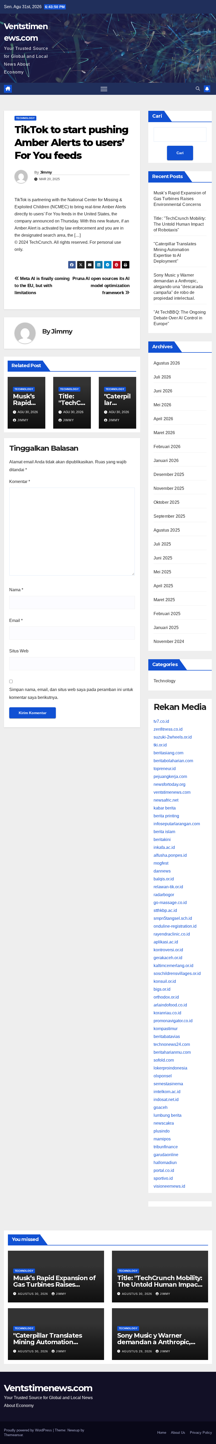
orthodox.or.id (166, 997)
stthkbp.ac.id (165, 910)
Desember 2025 (169, 474)
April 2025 (163, 586)
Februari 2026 (167, 446)
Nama (16, 590)
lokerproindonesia (170, 1068)
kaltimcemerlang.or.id (173, 965)
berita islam (164, 831)
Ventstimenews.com (48, 1388)
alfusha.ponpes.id (170, 855)
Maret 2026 (164, 432)
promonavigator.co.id (173, 1021)
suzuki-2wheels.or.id (173, 737)
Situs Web (18, 651)
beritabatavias (167, 1036)
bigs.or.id (162, 989)
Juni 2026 (163, 391)
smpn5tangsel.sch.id (173, 918)
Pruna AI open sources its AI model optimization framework (100, 285)
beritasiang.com (168, 753)
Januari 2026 (166, 460)
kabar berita (165, 808)
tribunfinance (166, 1147)
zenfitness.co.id (168, 729)
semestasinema (168, 1084)
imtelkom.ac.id (167, 1091)
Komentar (19, 481)
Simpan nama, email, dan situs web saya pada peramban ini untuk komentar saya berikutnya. (71, 693)
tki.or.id (160, 745)
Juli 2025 (162, 544)
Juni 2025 (163, 558)
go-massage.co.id (170, 902)
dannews (162, 871)
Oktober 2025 (166, 502)
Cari (157, 116)
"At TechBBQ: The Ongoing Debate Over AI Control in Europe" (180, 318)
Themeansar (13, 1435)
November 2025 (169, 488)
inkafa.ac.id (164, 847)
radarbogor (164, 894)
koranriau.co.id (167, 1013)
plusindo (162, 1131)
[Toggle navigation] (103, 89)
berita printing (166, 816)
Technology (25, 118)
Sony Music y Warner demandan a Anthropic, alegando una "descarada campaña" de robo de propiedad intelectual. (178, 286)
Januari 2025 (166, 627)
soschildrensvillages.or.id (177, 973)
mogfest (161, 863)
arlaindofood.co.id (170, 1005)
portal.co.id (164, 1170)
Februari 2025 (167, 613)
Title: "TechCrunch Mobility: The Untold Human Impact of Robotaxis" (180, 224)
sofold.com (164, 1060)
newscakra (164, 1123)
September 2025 (169, 516)
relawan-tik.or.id (168, 887)
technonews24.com (172, 1044)
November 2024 (169, 641)
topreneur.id (165, 768)
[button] (198, 88)
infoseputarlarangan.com (177, 824)
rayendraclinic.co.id (172, 934)
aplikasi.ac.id (166, 942)
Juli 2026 (162, 377)
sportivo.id (163, 1178)
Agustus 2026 (167, 363)
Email (16, 620)
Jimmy (46, 172)
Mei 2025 (162, 572)
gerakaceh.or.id (168, 957)
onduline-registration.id (175, 926)
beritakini (162, 839)
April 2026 (163, 419)
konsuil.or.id (165, 981)
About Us (178, 1433)
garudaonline (166, 1154)
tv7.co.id (161, 721)
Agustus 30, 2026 (33, 1293)
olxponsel (163, 1076)
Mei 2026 (162, 405)
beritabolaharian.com (173, 761)
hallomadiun (165, 1162)
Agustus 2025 (167, 530)
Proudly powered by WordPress (28, 1430)
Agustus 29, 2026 (137, 1351)
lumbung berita (167, 1115)
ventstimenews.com (172, 792)
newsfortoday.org (169, 784)
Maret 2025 (164, 600)
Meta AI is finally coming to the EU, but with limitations (42, 285)
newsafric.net (166, 800)
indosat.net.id (166, 1099)
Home (161, 1433)
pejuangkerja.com (170, 776)
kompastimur (166, 1028)
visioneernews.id (169, 1186)
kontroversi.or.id (168, 950)
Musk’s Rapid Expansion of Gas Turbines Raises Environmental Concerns (180, 199)
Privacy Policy (201, 1433)
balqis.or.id (164, 879)
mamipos (162, 1139)
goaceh (161, 1107)
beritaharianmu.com (172, 1052)
